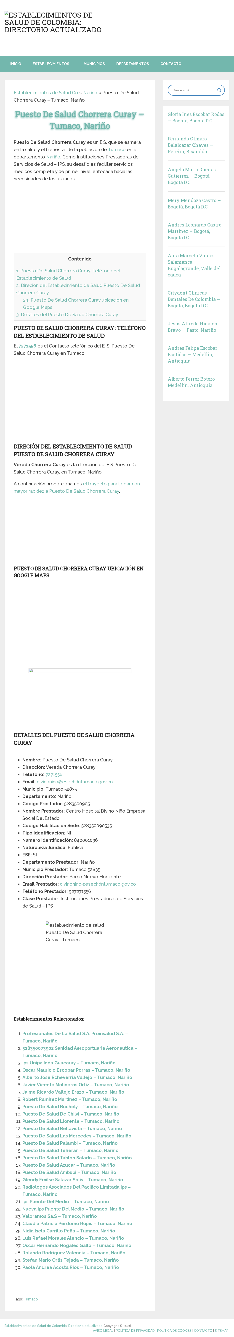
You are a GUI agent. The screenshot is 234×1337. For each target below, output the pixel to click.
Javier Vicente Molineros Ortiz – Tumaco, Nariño (75, 1084)
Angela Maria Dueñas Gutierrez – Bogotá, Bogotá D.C (192, 175)
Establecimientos (51, 64)
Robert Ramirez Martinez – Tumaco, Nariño (69, 1099)
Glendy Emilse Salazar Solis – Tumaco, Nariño (72, 1179)
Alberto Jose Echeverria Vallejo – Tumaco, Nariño (77, 1077)
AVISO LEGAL (103, 1330)
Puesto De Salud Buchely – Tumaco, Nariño (70, 1106)
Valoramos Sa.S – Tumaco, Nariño (59, 1216)
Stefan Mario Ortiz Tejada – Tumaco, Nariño (70, 1260)
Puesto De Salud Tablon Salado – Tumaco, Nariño (77, 1158)
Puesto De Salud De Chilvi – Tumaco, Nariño (70, 1114)
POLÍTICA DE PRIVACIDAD (135, 1330)
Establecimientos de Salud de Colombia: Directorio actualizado (54, 1326)
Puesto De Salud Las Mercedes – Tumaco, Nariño (76, 1136)
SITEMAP (222, 1330)
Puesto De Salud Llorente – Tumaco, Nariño (71, 1121)
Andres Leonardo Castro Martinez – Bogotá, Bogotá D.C (194, 231)
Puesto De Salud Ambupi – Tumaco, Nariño (69, 1172)
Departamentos (132, 64)
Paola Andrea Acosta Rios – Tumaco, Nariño (70, 1267)
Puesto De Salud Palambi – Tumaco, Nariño (70, 1143)
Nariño (90, 92)
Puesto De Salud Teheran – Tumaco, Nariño (70, 1150)
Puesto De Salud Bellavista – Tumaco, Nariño (72, 1128)
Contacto (170, 64)
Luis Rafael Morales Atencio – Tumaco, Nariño (73, 1238)
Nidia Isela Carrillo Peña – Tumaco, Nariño (68, 1231)
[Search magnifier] (219, 90)
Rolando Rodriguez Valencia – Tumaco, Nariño (73, 1252)
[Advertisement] (80, 219)
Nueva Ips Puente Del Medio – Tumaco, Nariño (73, 1209)
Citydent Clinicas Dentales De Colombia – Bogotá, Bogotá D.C (194, 299)
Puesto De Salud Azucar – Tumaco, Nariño (68, 1165)
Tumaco (117, 149)
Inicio (15, 64)
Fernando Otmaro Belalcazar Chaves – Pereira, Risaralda (190, 145)
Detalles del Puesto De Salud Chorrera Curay (67, 314)
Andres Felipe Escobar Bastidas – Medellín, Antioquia (192, 354)
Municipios (94, 64)
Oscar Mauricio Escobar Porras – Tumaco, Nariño (76, 1070)
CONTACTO (203, 1330)
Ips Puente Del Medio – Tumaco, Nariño (65, 1201)
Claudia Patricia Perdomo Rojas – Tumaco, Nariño (77, 1223)
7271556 (27, 346)
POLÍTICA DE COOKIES (174, 1330)
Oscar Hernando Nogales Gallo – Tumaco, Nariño (76, 1245)
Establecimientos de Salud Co (46, 92)
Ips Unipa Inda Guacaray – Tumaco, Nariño (69, 1063)
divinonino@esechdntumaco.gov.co (75, 781)
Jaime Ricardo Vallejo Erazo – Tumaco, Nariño (73, 1092)
